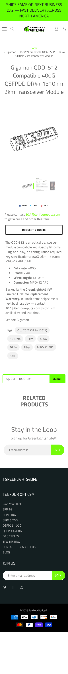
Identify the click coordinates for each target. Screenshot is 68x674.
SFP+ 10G (9, 514)
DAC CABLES (11, 536)
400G (43, 339)
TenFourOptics (37, 610)
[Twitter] (4, 587)
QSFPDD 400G (12, 531)
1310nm (15, 339)
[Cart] (64, 29)
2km (30, 339)
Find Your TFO (12, 504)
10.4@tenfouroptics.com (42, 214)
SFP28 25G (10, 520)
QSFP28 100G (12, 525)
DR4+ (13, 347)
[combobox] (26, 378)
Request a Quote (34, 230)
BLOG (6, 552)
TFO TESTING (11, 541)
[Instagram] (21, 587)
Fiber (27, 347)
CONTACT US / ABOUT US (19, 547)
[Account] (56, 29)
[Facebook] (13, 587)
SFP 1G (7, 509)
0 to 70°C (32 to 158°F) (32, 330)
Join (58, 450)
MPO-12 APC (45, 347)
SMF (12, 356)
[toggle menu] (4, 29)
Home (34, 48)
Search (57, 379)
